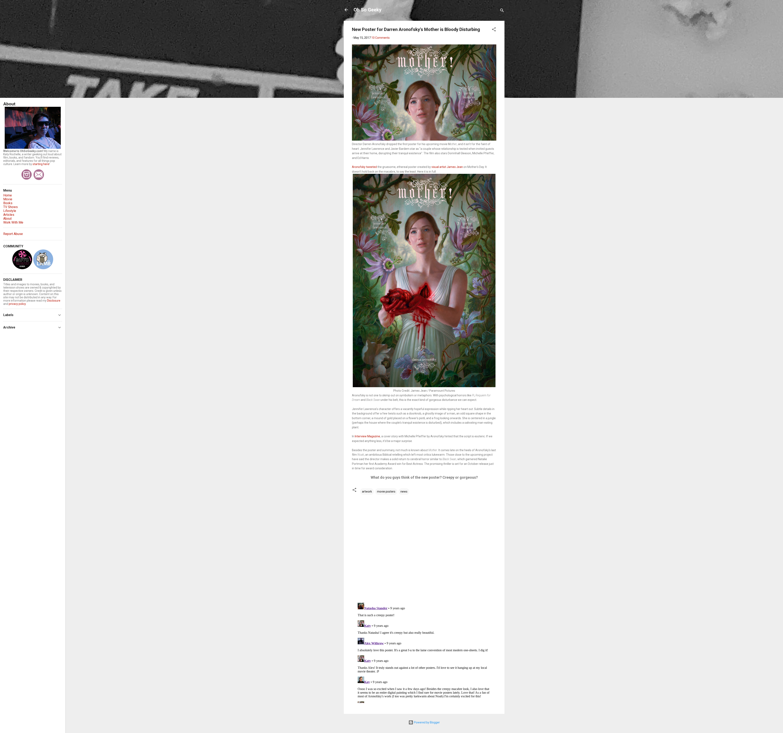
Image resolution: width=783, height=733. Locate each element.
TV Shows (10, 207)
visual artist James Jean (447, 167)
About (7, 218)
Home (7, 195)
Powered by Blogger (426, 722)
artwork (367, 491)
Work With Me (13, 222)
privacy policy (17, 303)
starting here (41, 164)
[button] (493, 30)
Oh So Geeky (368, 10)
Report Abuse (13, 234)
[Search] (502, 11)
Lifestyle (9, 211)
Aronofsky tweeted (364, 167)
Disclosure (53, 300)
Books (7, 203)
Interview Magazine (367, 436)
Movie (7, 199)
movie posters (386, 491)
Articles (8, 215)
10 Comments (380, 37)
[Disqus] (424, 547)
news (403, 491)
